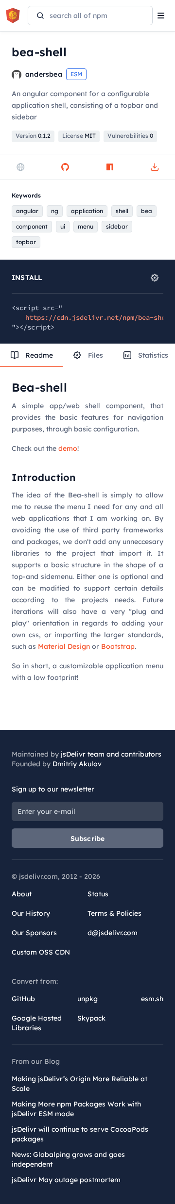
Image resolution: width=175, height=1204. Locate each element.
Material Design (64, 646)
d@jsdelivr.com (113, 932)
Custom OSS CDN (41, 952)
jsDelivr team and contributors (111, 754)
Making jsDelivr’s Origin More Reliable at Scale (79, 1083)
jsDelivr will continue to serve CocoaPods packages (80, 1134)
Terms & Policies (114, 913)
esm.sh (152, 998)
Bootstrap (118, 646)
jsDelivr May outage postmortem (66, 1179)
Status (98, 894)
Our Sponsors (34, 932)
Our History (31, 913)
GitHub (23, 998)
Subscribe (87, 838)
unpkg (87, 998)
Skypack (91, 1018)
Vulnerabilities (130, 135)
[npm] (110, 167)
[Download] (154, 167)
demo (67, 448)
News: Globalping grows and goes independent (68, 1159)
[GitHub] (65, 167)
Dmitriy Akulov (77, 763)
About (22, 894)
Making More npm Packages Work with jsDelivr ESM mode (76, 1109)
